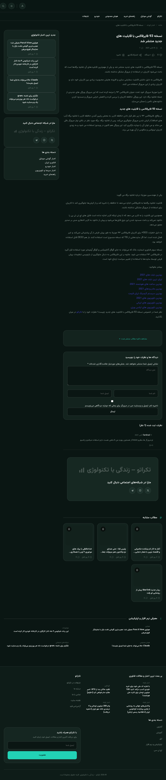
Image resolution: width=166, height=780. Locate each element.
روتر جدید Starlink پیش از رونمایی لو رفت (148, 591)
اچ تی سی (158, 750)
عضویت (42, 755)
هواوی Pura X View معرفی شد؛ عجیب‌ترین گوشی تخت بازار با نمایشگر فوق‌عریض (24, 46)
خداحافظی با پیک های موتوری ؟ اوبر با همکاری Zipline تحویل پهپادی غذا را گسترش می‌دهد (79, 553)
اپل (161, 738)
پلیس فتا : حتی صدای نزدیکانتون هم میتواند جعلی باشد (113, 552)
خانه (160, 25)
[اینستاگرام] (140, 490)
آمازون (159, 726)
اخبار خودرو (50, 166)
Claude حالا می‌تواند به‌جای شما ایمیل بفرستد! (131, 645)
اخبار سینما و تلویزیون (45, 170)
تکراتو (159, 16)
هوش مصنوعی (111, 16)
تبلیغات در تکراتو (74, 682)
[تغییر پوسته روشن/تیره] (11, 6)
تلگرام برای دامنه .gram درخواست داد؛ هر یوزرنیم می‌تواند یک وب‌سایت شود (23, 99)
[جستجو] (3, 6)
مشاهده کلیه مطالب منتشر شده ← (133, 338)
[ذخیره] (137, 529)
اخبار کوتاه (151, 25)
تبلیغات (85, 16)
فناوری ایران (50, 162)
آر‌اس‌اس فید (75, 706)
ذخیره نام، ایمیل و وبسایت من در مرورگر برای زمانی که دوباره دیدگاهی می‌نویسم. (121, 405)
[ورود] (22, 6)
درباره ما (77, 688)
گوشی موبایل (146, 16)
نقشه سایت (76, 700)
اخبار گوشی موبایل (47, 158)
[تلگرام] (132, 490)
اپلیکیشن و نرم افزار (154, 744)
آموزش (159, 732)
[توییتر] (148, 490)
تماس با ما (76, 694)
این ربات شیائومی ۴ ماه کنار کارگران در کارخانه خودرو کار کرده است (25, 64)
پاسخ (151, 445)
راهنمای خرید (129, 16)
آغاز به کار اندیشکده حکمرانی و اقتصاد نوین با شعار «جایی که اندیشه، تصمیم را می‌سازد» (147, 552)
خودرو (97, 16)
